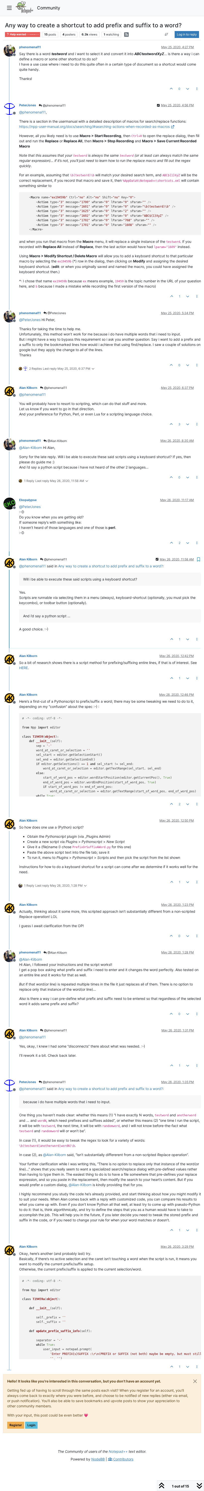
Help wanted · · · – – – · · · (24, 34)
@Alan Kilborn (57, 441)
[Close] (195, 1381)
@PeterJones (56, 313)
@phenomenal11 (54, 105)
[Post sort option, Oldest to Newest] (166, 34)
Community (48, 7)
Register (15, 1425)
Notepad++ (118, 1451)
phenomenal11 (30, 47)
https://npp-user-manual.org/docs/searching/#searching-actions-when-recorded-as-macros (94, 126)
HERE (23, 668)
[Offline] (11, 50)
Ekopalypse (28, 500)
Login (31, 1425)
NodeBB (98, 1459)
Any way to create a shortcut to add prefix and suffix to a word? (110, 566)
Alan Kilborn (28, 388)
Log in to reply (187, 34)
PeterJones (27, 105)
